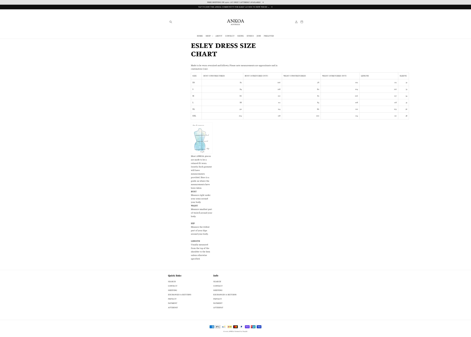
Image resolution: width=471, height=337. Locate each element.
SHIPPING (172, 290)
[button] (170, 22)
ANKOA (231, 331)
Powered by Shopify (241, 331)
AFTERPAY (173, 307)
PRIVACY (172, 299)
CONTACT (172, 286)
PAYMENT (172, 303)
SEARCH (172, 281)
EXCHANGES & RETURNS (179, 294)
